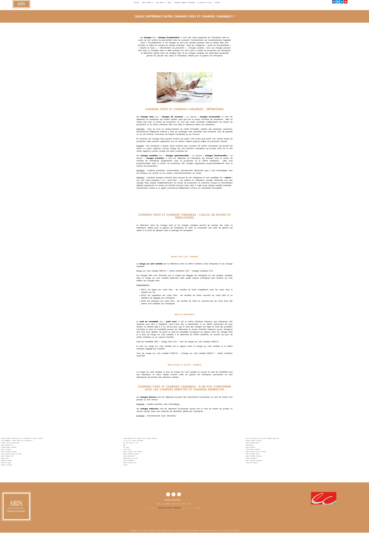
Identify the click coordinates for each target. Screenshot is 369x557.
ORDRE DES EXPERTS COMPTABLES (169, 508)
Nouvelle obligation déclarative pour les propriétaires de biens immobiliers (22, 438)
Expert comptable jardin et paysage (256, 451)
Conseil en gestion (6, 462)
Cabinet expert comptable (253, 449)
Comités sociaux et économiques (10, 443)
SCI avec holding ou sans (130, 443)
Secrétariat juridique (6, 460)
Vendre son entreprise (252, 462)
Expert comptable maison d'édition (132, 451)
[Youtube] (345, 1)
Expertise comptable (6, 465)
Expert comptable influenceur (131, 454)
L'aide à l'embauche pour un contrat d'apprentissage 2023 (262, 438)
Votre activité (146, 2)
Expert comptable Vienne (252, 443)
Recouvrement (249, 445)
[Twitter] (338, 1)
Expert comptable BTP (129, 456)
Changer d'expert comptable (8, 447)
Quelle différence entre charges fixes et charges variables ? (140, 438)
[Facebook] (334, 1)
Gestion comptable (6, 449)
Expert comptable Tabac (129, 462)
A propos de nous (205, 2)
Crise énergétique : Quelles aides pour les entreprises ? (17, 440)
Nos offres (159, 2)
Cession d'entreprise (128, 460)
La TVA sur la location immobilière (133, 440)
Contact (217, 2)
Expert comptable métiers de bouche (11, 454)
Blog (169, 2)
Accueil (136, 2)
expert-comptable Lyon (7, 445)
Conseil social (5, 458)
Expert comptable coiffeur (253, 454)
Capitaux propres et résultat (254, 440)
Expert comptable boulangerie (254, 460)
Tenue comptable (250, 447)
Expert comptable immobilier (9, 451)
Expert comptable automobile (254, 456)
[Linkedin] (342, 1)
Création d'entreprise (251, 458)
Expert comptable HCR (7, 456)
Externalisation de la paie (130, 458)
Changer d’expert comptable (184, 2)
